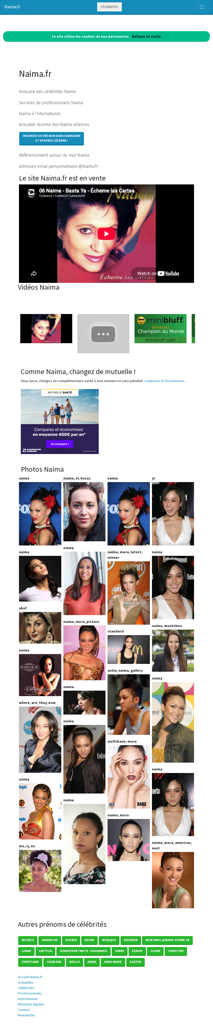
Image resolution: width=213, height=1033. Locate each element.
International (27, 998)
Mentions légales (31, 1004)
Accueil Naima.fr (30, 977)
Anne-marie (113, 962)
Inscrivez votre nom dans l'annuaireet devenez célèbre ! (52, 138)
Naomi (89, 940)
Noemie (71, 940)
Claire (155, 951)
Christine (176, 951)
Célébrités (109, 6)
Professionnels (30, 993)
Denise (137, 951)
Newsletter (26, 1015)
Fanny (119, 951)
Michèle (28, 940)
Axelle (74, 962)
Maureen (131, 940)
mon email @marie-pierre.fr (167, 940)
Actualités (26, 982)
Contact (24, 1009)
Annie (92, 962)
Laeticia (45, 951)
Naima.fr (12, 7)
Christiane (30, 962)
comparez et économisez (164, 380)
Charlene (54, 962)
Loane (26, 951)
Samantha (50, 940)
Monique (109, 940)
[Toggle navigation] (202, 6)
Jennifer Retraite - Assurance (83, 951)
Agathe (135, 962)
